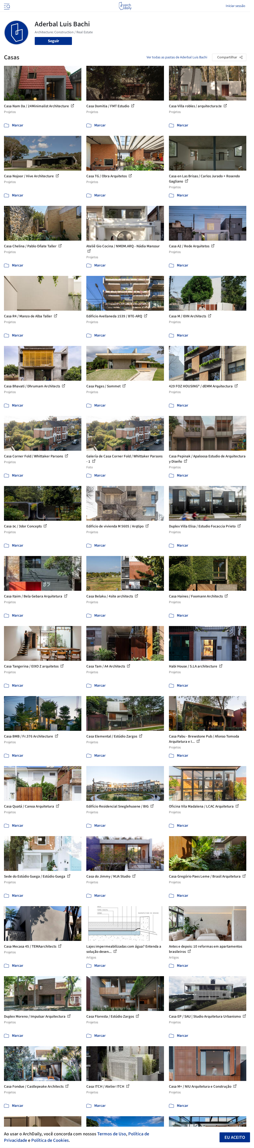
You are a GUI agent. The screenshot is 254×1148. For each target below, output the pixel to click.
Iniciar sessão (235, 6)
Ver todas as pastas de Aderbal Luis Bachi (177, 57)
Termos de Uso (111, 1134)
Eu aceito (234, 1137)
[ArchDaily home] (125, 6)
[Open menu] (6, 5)
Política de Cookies (50, 1140)
